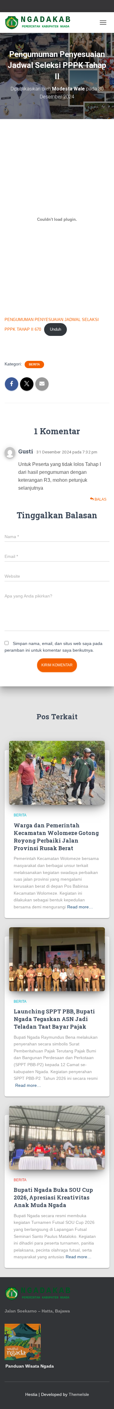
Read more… (80, 906)
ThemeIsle (79, 1394)
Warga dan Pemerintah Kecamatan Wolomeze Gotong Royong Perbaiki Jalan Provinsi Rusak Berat (56, 837)
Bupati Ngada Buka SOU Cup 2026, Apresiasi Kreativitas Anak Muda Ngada (53, 1197)
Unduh (55, 329)
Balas (100, 499)
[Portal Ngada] (41, 22)
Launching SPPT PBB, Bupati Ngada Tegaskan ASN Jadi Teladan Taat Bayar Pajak (54, 1019)
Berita (34, 364)
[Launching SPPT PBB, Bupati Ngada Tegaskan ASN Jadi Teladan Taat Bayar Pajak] (57, 958)
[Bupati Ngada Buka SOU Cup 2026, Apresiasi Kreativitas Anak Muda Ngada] (57, 1137)
